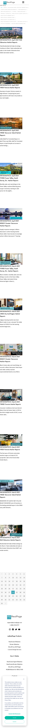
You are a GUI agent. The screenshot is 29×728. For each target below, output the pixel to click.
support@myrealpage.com (14, 622)
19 (20, 581)
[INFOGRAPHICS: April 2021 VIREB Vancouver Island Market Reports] (11, 123)
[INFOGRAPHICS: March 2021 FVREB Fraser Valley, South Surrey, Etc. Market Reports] (11, 259)
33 (20, 588)
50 (5, 599)
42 (2, 596)
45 (13, 596)
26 (20, 585)
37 (9, 592)
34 (24, 588)
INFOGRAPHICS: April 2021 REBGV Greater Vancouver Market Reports (9, 223)
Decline (14, 721)
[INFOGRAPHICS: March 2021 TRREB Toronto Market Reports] (11, 395)
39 (16, 592)
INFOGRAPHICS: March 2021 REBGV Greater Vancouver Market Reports (10, 359)
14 (2, 581)
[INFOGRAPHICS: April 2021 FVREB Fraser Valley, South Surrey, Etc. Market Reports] (11, 168)
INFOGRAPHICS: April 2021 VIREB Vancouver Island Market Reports (10, 132)
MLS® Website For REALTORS (14, 669)
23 (9, 585)
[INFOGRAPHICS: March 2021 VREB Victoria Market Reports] (11, 440)
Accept (14, 717)
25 (16, 585)
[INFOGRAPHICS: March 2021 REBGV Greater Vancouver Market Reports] (11, 349)
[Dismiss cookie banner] (23, 679)
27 (24, 585)
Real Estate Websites (14, 641)
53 (16, 599)
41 (24, 592)
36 (5, 592)
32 (16, 588)
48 (24, 596)
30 (9, 588)
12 (20, 577)
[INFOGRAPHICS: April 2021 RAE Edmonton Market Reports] (11, 33)
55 (24, 599)
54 (20, 599)
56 (2, 603)
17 (13, 581)
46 (16, 596)
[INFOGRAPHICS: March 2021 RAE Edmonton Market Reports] (11, 530)
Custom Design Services (14, 649)
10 (13, 577)
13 (24, 577)
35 (2, 592)
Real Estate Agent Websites (14, 661)
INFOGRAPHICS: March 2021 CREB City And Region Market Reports (10, 313)
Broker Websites (14, 644)
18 (16, 581)
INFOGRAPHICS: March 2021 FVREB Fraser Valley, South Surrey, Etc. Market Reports (10, 268)
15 (5, 581)
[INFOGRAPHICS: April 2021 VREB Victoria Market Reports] (11, 78)
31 (13, 588)
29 (5, 588)
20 (24, 581)
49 (2, 599)
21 (2, 585)
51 (9, 599)
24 (13, 585)
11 (16, 577)
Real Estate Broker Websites (14, 664)
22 (5, 585)
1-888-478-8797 (14, 625)
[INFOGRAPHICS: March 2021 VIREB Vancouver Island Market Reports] (11, 485)
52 (13, 599)
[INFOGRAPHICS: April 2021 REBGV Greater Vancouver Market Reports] (11, 214)
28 (2, 588)
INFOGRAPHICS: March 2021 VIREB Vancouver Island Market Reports (10, 494)
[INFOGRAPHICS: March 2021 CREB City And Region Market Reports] (11, 304)
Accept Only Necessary (14, 713)
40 (20, 592)
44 (9, 596)
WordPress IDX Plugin (14, 647)
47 (20, 596)
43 (5, 596)
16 (9, 581)
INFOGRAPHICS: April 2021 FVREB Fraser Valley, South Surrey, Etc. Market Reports (9, 178)
